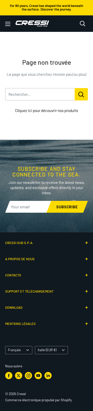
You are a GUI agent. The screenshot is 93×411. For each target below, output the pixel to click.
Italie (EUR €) (47, 350)
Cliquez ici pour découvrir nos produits (46, 110)
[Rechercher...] (81, 94)
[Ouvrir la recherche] (83, 23)
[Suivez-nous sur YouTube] (38, 375)
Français (14, 350)
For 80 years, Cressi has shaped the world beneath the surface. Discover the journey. (46, 7)
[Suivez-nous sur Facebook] (8, 375)
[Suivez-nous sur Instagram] (28, 375)
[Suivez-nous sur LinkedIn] (48, 375)
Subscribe (67, 206)
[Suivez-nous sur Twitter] (18, 375)
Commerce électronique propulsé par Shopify (38, 400)
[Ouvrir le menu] (7, 24)
